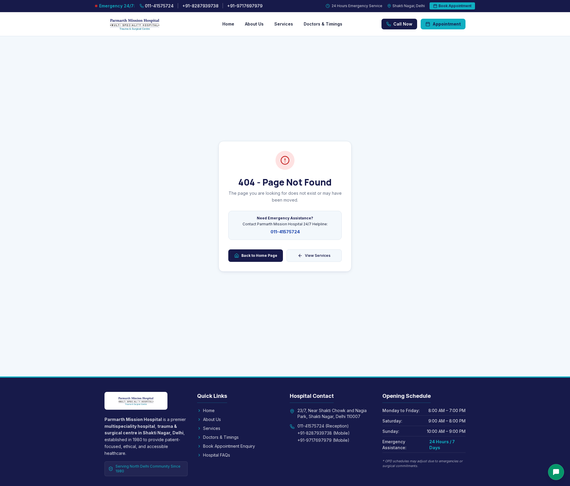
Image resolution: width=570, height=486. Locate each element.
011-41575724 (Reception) (323, 425)
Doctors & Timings (323, 23)
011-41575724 (285, 231)
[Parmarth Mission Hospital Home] (143, 24)
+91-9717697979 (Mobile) (323, 440)
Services (283, 23)
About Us (254, 23)
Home (228, 23)
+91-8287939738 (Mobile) (323, 433)
